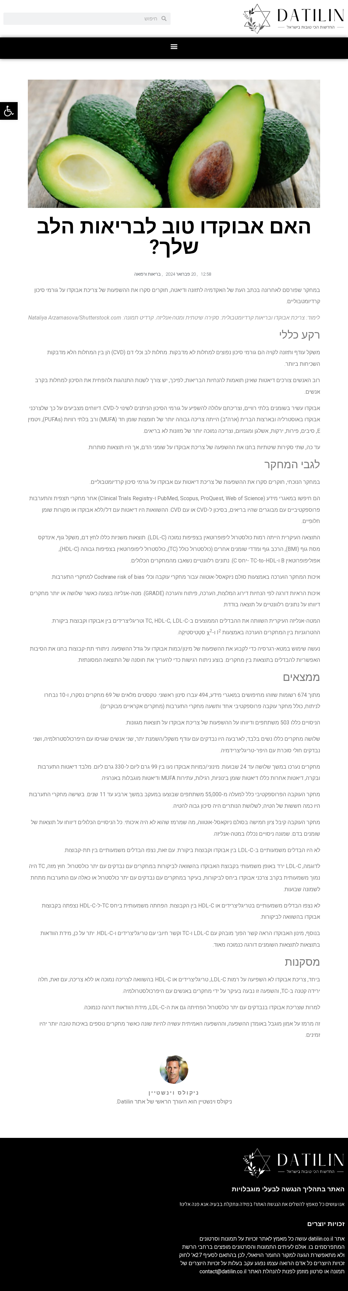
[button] (174, 46)
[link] (9, 111)
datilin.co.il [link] (320, 1239)
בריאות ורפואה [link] (147, 274)
